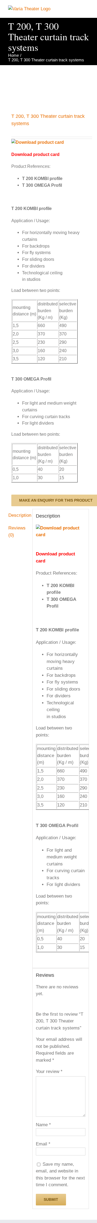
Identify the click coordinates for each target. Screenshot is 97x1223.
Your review (49, 1071)
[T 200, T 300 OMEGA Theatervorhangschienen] (48, 87)
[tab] (18, 515)
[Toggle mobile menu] (87, 9)
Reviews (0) (17, 531)
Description (18, 515)
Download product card (35, 154)
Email (43, 1144)
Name (43, 1124)
